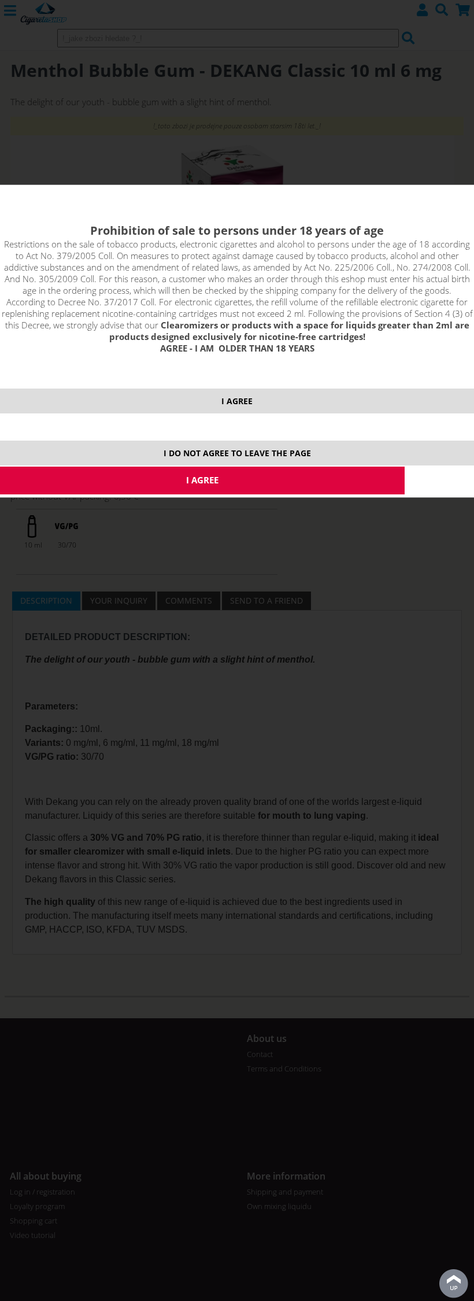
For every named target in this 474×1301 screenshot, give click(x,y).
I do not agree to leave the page (237, 453)
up (453, 1283)
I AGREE (237, 401)
